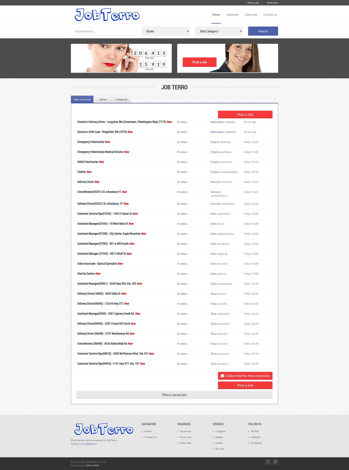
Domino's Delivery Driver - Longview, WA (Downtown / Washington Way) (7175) (121, 122)
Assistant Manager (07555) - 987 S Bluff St (101, 253)
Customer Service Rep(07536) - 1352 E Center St (104, 213)
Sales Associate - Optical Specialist (97, 263)
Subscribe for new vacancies (247, 375)
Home (216, 14)
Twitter (255, 431)
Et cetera (182, 121)
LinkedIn (255, 437)
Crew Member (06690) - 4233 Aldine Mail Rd (102, 343)
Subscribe (251, 14)
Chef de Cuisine (86, 273)
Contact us (270, 14)
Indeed (219, 437)
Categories (121, 99)
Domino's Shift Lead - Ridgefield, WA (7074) (102, 132)
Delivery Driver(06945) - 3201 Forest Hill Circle (103, 323)
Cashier (81, 172)
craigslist (220, 431)
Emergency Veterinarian (90, 142)
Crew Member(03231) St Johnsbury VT (99, 192)
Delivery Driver (85, 182)
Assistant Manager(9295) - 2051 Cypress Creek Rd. (106, 313)
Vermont (215, 181)
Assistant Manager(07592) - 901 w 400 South (103, 243)
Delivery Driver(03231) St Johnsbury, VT (100, 203)
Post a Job (253, 2)
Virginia (215, 141)
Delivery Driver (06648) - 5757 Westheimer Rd (103, 333)
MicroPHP (93, 465)
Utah (213, 213)
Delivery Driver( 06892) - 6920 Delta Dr (99, 293)
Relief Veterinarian (87, 162)
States (103, 99)
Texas (213, 283)
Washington (217, 121)
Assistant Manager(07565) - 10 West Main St (102, 223)
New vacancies (82, 99)
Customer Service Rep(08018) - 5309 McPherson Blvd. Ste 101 (112, 353)
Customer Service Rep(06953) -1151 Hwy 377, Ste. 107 (108, 363)
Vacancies (232, 14)
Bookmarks (272, 2)
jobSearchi (91, 443)
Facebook (256, 442)
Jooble (219, 442)
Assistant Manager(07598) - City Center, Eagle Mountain (109, 233)
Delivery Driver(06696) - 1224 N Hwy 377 (100, 303)
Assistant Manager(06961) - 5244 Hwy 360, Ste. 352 (106, 283)
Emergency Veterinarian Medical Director (100, 152)
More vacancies (174, 394)
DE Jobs (219, 448)
